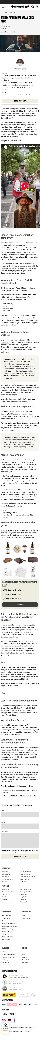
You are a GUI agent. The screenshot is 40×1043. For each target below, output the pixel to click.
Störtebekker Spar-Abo (9, 923)
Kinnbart (8, 419)
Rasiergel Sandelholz (27, 892)
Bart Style (11, 349)
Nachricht (4, 832)
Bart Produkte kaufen (20, 101)
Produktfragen (6, 918)
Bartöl (33, 385)
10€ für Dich (5, 934)
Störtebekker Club (7, 931)
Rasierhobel (6, 877)
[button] (6, 1028)
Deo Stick (23, 899)
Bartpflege (19, 497)
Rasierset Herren (25, 874)
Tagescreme (6, 894)
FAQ (5, 92)
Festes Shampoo (25, 872)
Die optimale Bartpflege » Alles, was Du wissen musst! (20, 791)
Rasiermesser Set (25, 879)
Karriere (24, 957)
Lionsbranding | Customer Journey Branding (22, 1027)
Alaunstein (5, 889)
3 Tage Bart (5, 342)
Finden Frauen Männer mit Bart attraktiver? (20, 75)
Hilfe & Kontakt (6, 915)
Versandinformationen (8, 957)
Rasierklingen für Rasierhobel (7, 880)
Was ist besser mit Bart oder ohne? (17, 95)
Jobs (23, 915)
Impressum (5, 962)
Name (3, 811)
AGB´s (4, 952)
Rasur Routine (26, 960)
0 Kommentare (6, 26)
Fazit (5, 90)
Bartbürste (23, 894)
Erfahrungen (5, 960)
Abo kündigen (6, 939)
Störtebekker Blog (7, 929)
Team (23, 952)
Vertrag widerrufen (7, 936)
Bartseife (5, 872)
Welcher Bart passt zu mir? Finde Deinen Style (20, 795)
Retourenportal (6, 921)
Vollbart (4, 464)
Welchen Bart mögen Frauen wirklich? (18, 82)
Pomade (4, 899)
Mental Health (26, 962)
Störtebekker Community (9, 926)
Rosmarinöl (23, 902)
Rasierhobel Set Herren (27, 877)
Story (23, 954)
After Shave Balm (25, 889)
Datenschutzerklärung (8, 954)
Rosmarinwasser (7, 902)
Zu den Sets (20, 605)
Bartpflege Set (6, 874)
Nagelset (23, 897)
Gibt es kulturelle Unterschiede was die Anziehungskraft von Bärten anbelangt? (18, 86)
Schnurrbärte (6, 530)
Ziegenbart (8, 411)
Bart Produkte (24, 882)
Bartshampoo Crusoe (8, 892)
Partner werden (26, 918)
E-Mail (3, 822)
